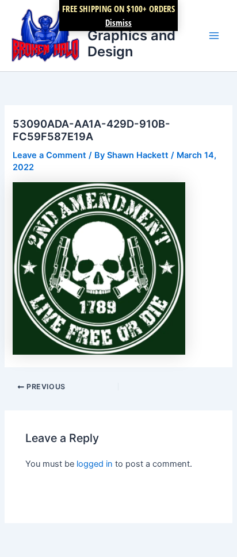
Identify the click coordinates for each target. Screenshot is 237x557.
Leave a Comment (49, 155)
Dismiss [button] (118, 22)
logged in (95, 464)
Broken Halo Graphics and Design (131, 35)
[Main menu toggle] (213, 35)
